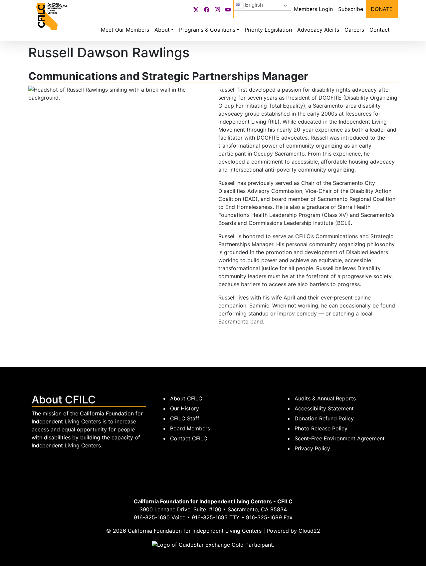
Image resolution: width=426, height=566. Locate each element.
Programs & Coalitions (207, 29)
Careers (354, 29)
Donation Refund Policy (324, 418)
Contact (379, 29)
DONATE (382, 9)
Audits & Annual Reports (325, 398)
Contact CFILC (188, 438)
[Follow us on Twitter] (196, 9)
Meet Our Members (125, 29)
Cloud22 (309, 530)
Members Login (313, 9)
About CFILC (186, 398)
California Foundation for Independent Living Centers (195, 530)
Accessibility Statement (324, 408)
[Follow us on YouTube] (228, 9)
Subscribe (350, 9)
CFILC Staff (184, 418)
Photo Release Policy (321, 428)
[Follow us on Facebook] (206, 9)
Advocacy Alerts (318, 29)
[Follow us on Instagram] (217, 9)
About (162, 29)
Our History (184, 408)
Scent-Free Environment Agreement (340, 438)
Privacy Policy (312, 448)
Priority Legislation (268, 29)
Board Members (190, 428)
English (253, 5)
